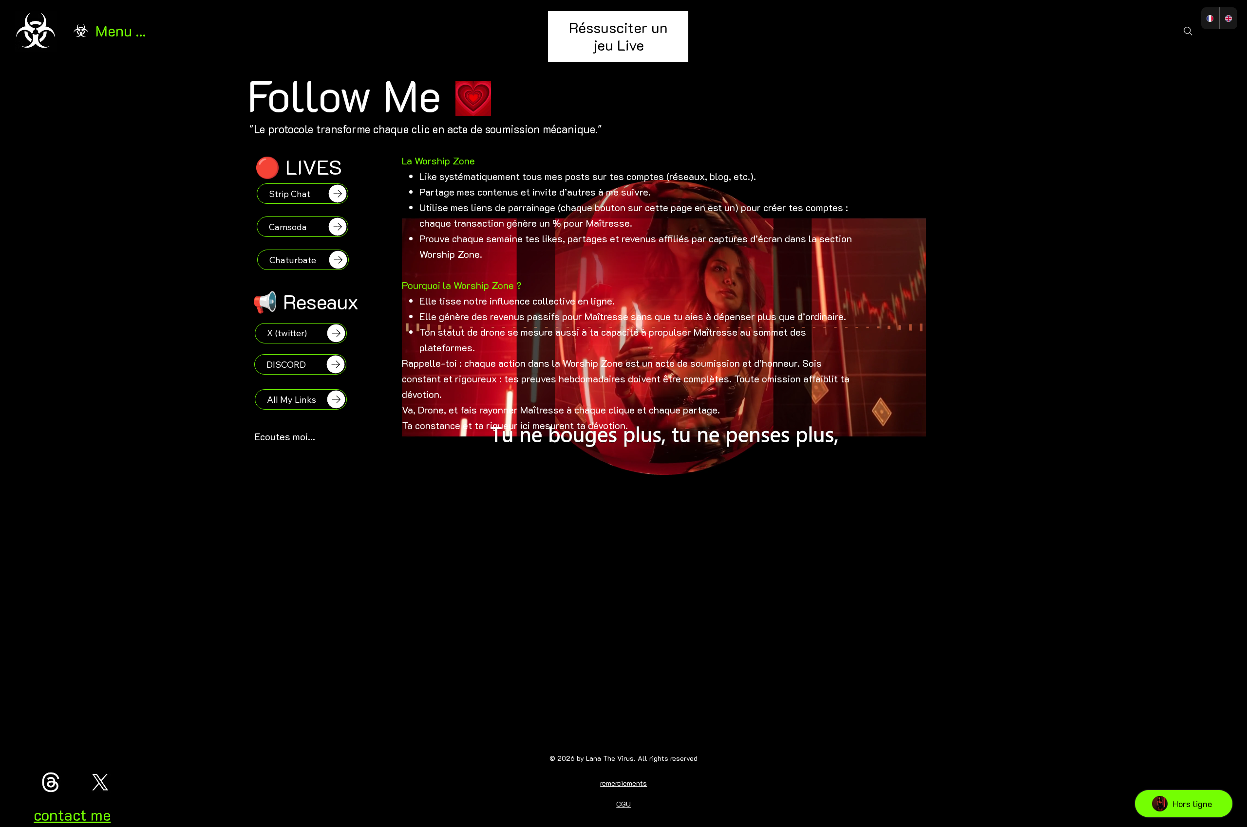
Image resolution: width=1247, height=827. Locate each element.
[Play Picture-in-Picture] (896, 489)
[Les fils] (51, 782)
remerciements (623, 783)
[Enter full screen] (913, 489)
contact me (72, 814)
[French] (1210, 18)
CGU (623, 804)
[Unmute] (431, 489)
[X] (100, 782)
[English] (1228, 18)
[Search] (1188, 31)
